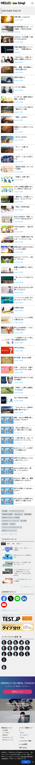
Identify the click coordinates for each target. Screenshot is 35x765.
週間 (8, 543)
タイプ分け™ (24, 735)
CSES (22, 732)
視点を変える (18, 514)
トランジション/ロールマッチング (11, 527)
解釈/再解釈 (27, 514)
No (33, 762)
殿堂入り (19, 543)
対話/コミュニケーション (9, 530)
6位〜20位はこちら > (27, 586)
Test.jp (22, 737)
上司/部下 (12, 524)
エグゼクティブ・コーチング (10, 520)
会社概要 (5, 730)
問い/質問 (23, 520)
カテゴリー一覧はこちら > (10, 534)
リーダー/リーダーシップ (16, 511)
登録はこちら (17, 692)
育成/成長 (5, 524)
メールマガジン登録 (25, 741)
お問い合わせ (23, 747)
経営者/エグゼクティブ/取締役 (10, 517)
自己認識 (4, 511)
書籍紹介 (5, 735)
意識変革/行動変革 (7, 514)
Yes (26, 762)
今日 (3, 543)
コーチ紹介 (5, 732)
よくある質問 (23, 744)
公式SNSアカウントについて (10, 610)
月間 (13, 543)
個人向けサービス (7, 740)
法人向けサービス (7, 737)
